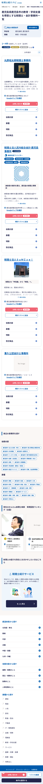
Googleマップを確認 (14, 98)
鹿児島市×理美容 (7, 492)
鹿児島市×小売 (30, 481)
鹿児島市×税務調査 (20, 462)
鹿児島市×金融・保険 (26, 488)
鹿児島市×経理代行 (22, 451)
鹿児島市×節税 (7, 462)
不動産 (7, 723)
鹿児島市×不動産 (35, 484)
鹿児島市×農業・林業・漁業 (10, 495)
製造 (6, 703)
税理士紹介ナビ (6, 7)
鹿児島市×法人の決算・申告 (10, 447)
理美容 (7, 737)
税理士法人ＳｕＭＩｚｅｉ (18, 259)
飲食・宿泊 (9, 718)
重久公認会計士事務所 (16, 353)
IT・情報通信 (10, 728)
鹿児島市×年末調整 (8, 451)
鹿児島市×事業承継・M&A (28, 458)
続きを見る (23, 91)
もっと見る (21, 604)
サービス (8, 747)
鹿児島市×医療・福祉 (28, 495)
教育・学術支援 (10, 742)
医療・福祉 (9, 757)
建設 (6, 699)
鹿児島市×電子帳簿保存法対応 (29, 455)
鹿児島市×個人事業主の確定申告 (31, 447)
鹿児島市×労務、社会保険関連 (29, 469)
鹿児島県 (15, 7)
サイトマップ (10, 770)
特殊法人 (8, 762)
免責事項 (34, 770)
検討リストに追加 (21, 109)
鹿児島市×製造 (19, 481)
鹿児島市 (22, 7)
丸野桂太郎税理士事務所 (17, 60)
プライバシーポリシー (23, 770)
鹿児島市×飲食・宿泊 (21, 484)
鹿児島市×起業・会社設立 (10, 458)
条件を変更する (33, 27)
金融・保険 (9, 733)
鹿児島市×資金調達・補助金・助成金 (13, 466)
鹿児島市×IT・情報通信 (9, 488)
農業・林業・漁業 (11, 752)
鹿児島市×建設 (7, 481)
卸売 (6, 713)
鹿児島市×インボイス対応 (10, 455)
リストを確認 (34, 775)
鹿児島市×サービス (21, 492)
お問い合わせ (10, 774)
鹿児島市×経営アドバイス (10, 469)
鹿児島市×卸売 (7, 484)
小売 (6, 708)
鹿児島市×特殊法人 (8, 499)
